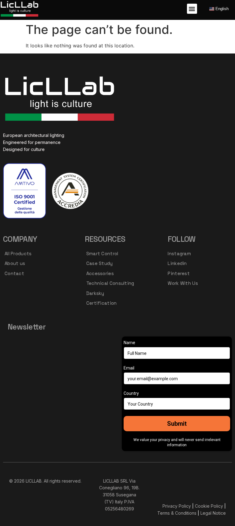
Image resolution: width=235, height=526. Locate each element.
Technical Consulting (110, 283)
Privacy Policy (176, 506)
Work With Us (183, 283)
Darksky (95, 293)
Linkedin (177, 263)
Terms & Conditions (176, 513)
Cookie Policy (209, 506)
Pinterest (179, 273)
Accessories (100, 273)
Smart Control (102, 253)
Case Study (99, 263)
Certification (101, 303)
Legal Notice (213, 513)
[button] (192, 9)
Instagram (179, 253)
